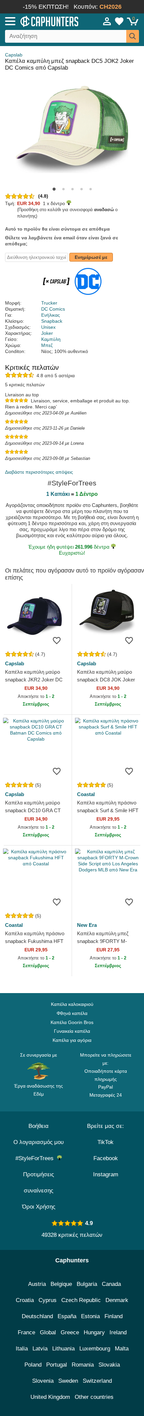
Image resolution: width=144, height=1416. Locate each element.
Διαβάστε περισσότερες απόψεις (39, 472)
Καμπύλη (51, 339)
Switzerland (97, 1381)
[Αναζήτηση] (132, 36)
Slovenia (43, 1381)
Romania (83, 1365)
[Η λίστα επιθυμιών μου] (119, 21)
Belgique (61, 1284)
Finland (113, 1316)
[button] (54, 189)
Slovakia (109, 1365)
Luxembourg (94, 1348)
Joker (47, 333)
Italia (22, 1348)
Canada (111, 1284)
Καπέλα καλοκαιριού (72, 1004)
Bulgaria (87, 1284)
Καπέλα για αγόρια (72, 1040)
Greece (70, 1332)
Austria (37, 1284)
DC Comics (53, 309)
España (67, 1316)
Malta (122, 1348)
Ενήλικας (50, 315)
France (26, 1332)
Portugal (56, 1365)
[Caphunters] (42, 20)
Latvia (40, 1348)
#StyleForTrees (36, 1158)
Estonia (90, 1316)
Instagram (105, 1174)
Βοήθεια (38, 1126)
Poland (33, 1365)
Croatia (25, 1300)
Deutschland (37, 1316)
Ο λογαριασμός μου (38, 1142)
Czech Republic (81, 1300)
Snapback (51, 321)
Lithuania (63, 1348)
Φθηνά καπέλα (72, 1013)
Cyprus (48, 1300)
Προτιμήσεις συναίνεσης (38, 1182)
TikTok (105, 1142)
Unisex (48, 327)
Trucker (49, 303)
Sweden (68, 1381)
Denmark (116, 1300)
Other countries (94, 1397)
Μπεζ (47, 345)
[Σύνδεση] (107, 21)
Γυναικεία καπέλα (72, 1031)
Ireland (118, 1332)
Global (48, 1332)
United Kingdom (50, 1397)
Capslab (13, 54)
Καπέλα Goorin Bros (72, 1022)
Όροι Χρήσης (38, 1207)
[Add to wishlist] (57, 640)
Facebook (105, 1158)
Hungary (94, 1332)
